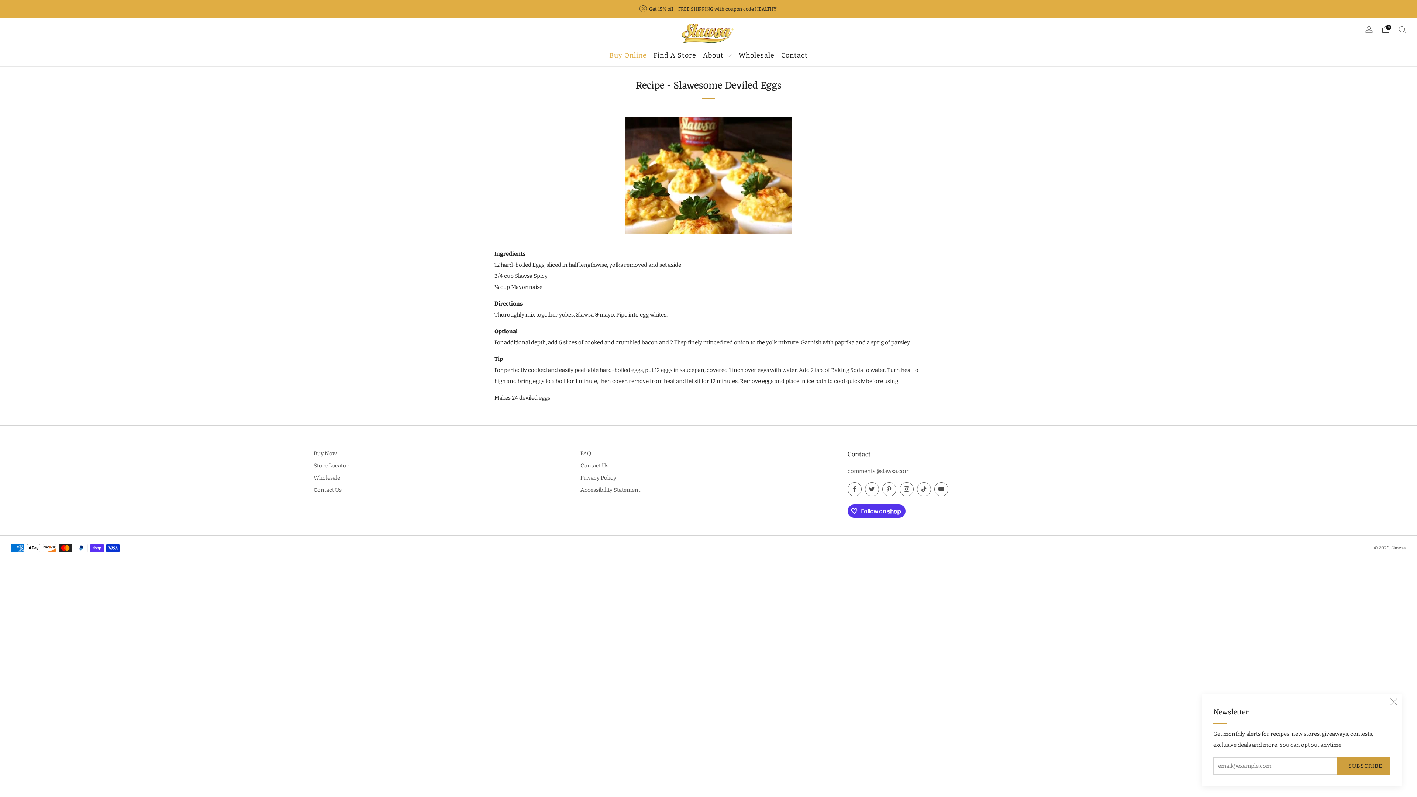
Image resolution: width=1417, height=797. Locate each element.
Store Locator (331, 465)
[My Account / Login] (1369, 31)
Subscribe (1365, 766)
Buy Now (325, 453)
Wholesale (327, 478)
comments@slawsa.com (879, 471)
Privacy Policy (598, 478)
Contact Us (328, 490)
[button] (1394, 702)
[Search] (1402, 29)
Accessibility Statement (610, 490)
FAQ (585, 453)
